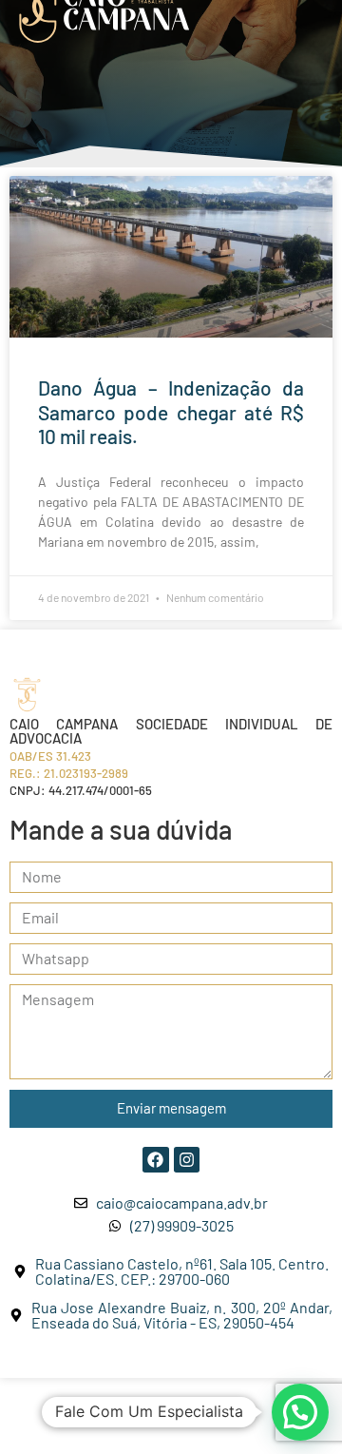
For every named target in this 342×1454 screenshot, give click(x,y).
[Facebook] (155, 1160)
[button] (300, 1412)
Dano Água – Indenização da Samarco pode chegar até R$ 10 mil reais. (171, 411)
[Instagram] (187, 1160)
